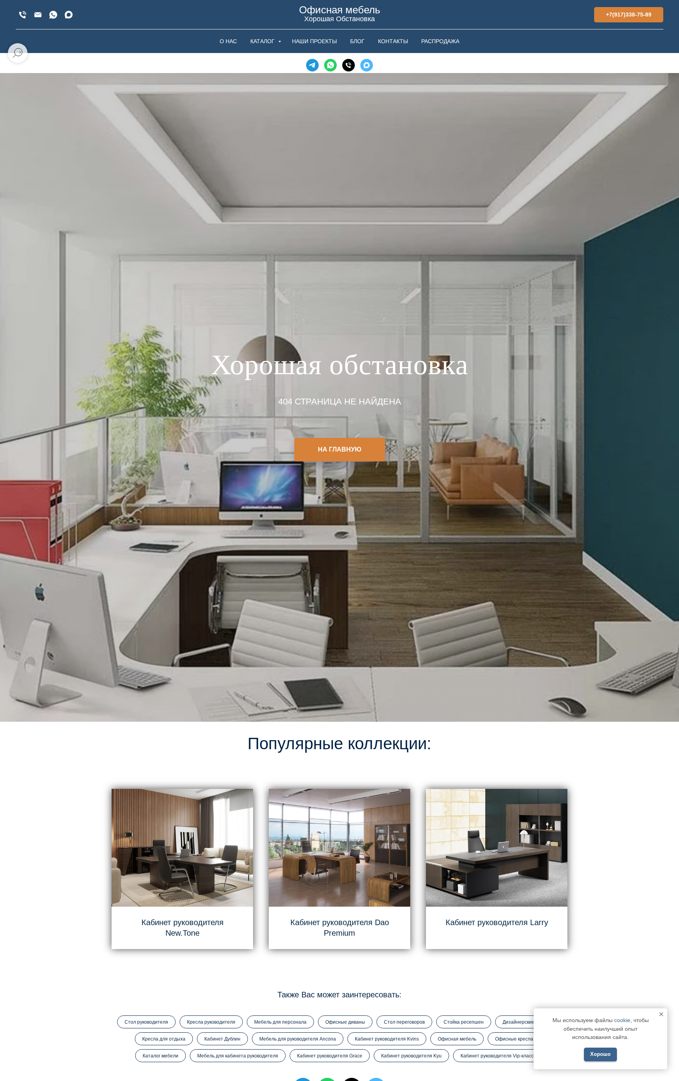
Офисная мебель (457, 1039)
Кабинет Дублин (222, 1039)
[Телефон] (348, 65)
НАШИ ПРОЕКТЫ (314, 41)
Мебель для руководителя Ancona (297, 1039)
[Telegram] (312, 65)
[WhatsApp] (53, 15)
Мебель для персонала (280, 1022)
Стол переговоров (404, 1022)
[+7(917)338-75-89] (23, 15)
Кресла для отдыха (163, 1039)
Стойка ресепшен (464, 1022)
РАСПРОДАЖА (440, 41)
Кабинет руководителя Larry (497, 922)
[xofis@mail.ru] (38, 15)
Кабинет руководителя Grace (329, 1056)
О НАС (228, 41)
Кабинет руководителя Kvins (387, 1039)
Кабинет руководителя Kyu (411, 1056)
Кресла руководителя (211, 1022)
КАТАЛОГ (263, 41)
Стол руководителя (146, 1022)
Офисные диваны (345, 1022)
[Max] (68, 15)
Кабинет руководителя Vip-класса (498, 1056)
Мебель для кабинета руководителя (237, 1056)
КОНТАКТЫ (393, 41)
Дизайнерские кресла (527, 1022)
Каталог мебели (160, 1056)
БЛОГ (357, 41)
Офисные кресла (514, 1039)
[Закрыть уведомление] (661, 1014)
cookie (622, 1020)
